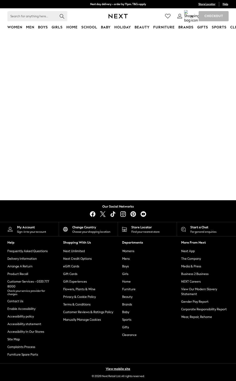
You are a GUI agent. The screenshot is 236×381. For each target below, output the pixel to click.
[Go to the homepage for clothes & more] (118, 16)
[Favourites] (168, 16)
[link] (180, 16)
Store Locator (206, 4)
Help (225, 4)
